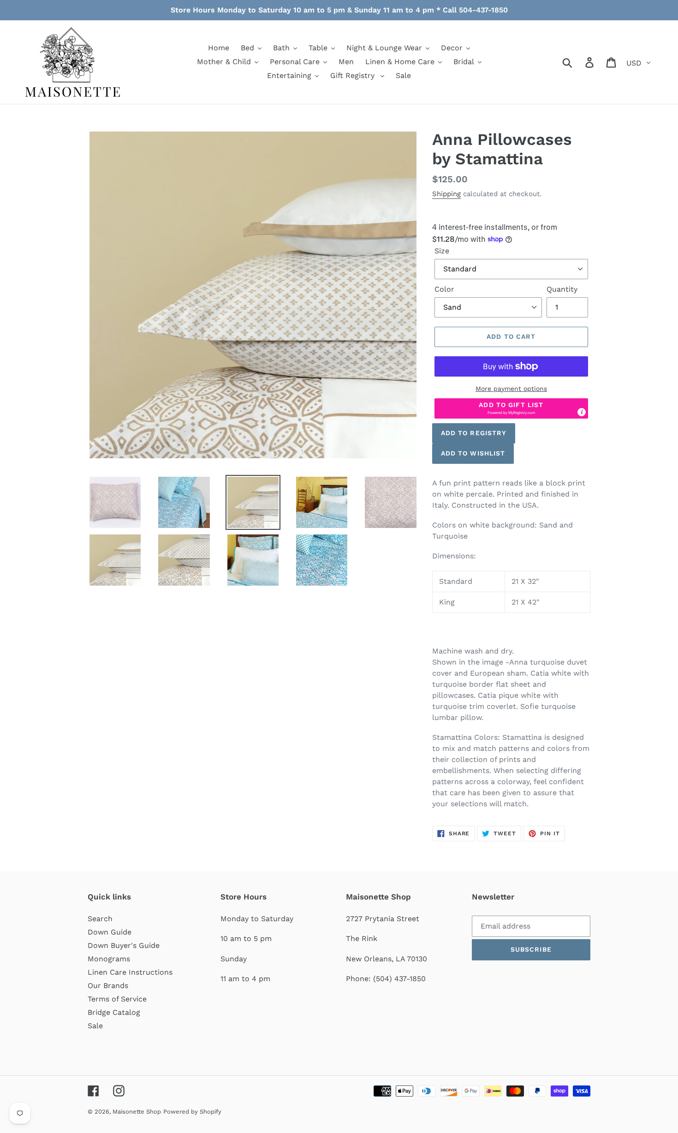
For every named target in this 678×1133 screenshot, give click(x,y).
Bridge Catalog (114, 1012)
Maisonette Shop (137, 1111)
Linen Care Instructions (130, 972)
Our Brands (108, 985)
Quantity (562, 289)
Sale (95, 1025)
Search (100, 918)
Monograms (109, 958)
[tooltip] (581, 412)
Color (444, 289)
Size (441, 250)
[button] (511, 408)
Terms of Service (117, 999)
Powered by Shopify (192, 1111)
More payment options (511, 388)
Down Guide (109, 932)
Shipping (446, 194)
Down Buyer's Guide (124, 945)
